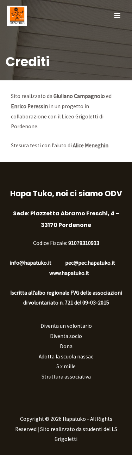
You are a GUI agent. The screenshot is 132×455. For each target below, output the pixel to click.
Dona (66, 346)
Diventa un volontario (66, 325)
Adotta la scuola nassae (66, 356)
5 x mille (66, 366)
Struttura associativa (66, 376)
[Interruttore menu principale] (117, 15)
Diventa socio (66, 336)
